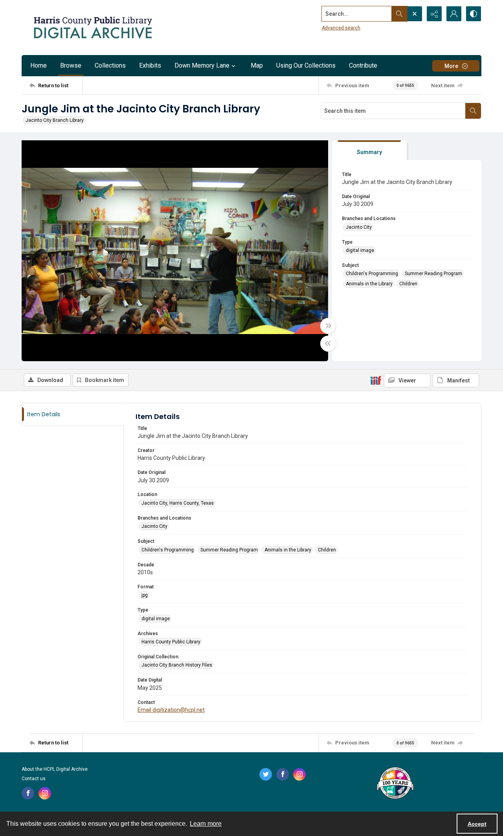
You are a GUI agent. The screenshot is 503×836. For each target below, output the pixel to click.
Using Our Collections (306, 65)
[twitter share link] (265, 774)
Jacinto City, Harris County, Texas (177, 503)
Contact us (34, 778)
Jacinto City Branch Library (55, 120)
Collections (110, 65)
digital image (360, 250)
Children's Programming (372, 273)
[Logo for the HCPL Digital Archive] (92, 27)
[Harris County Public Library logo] (394, 783)
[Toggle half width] (328, 343)
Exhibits (150, 65)
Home (38, 65)
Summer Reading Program (433, 273)
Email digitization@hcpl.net (171, 710)
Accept (477, 824)
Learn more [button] (206, 823)
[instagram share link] (45, 793)
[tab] (369, 150)
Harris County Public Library (170, 642)
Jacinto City (359, 227)
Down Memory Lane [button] (201, 65)
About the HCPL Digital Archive (55, 769)
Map (257, 65)
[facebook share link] (28, 793)
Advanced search (341, 28)
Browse (70, 65)
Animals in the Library (369, 284)
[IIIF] (375, 380)
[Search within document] (473, 111)
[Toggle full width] (328, 326)
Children (408, 284)
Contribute (363, 65)
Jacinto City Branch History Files (176, 665)
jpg (144, 595)
